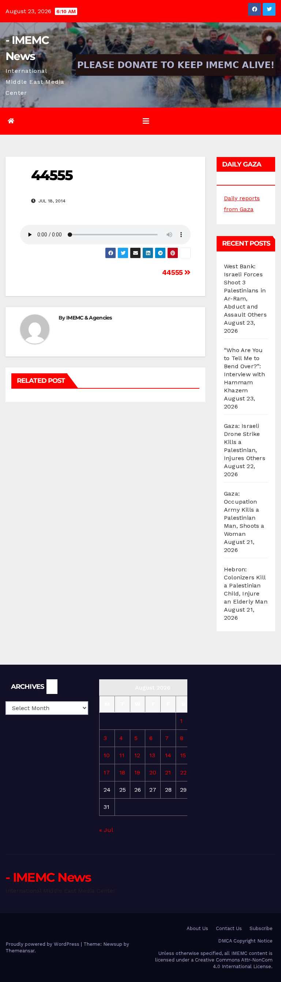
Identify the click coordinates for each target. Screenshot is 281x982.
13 (152, 755)
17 (107, 772)
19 (137, 772)
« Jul (106, 829)
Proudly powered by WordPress (43, 944)
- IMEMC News (48, 877)
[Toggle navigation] (146, 121)
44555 (173, 272)
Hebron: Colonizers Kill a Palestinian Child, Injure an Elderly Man (245, 585)
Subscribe (261, 928)
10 (107, 755)
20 (152, 772)
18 (122, 772)
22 (183, 772)
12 (137, 755)
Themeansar (19, 950)
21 (168, 772)
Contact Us (229, 928)
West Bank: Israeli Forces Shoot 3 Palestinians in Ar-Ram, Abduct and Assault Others (245, 290)
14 (168, 755)
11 (121, 755)
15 (183, 755)
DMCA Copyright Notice (245, 941)
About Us (197, 928)
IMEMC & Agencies (89, 317)
